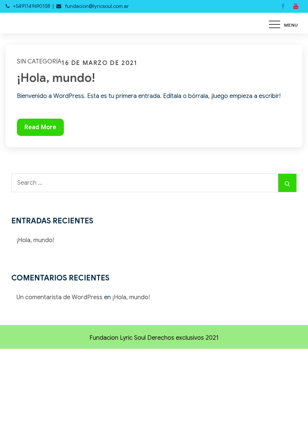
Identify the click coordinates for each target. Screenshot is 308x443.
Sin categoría (39, 61)
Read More (40, 129)
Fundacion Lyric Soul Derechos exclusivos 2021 (154, 338)
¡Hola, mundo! (56, 77)
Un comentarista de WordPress (60, 297)
